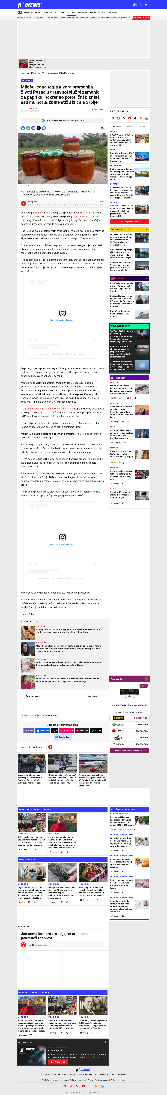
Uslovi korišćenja (118, 1080)
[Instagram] (118, 118)
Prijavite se (60, 1062)
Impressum (64, 1080)
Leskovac (35, 716)
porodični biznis (50, 716)
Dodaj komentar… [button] (37, 945)
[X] (124, 118)
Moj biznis (35, 73)
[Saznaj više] (105, 1042)
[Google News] (146, 118)
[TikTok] (135, 118)
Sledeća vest (93, 696)
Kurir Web (32, 108)
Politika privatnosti (102, 1080)
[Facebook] (113, 118)
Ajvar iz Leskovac (85, 216)
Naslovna (25, 73)
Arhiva (90, 1080)
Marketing (46, 1080)
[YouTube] (130, 118)
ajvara (37, 212)
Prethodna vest (33, 696)
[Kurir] (30, 4)
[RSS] (141, 118)
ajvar (24, 716)
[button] (97, 110)
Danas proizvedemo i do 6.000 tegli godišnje (46, 408)
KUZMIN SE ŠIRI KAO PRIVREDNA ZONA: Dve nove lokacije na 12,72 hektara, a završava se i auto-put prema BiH (55, 18)
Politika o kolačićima (78, 1080)
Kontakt (55, 1080)
